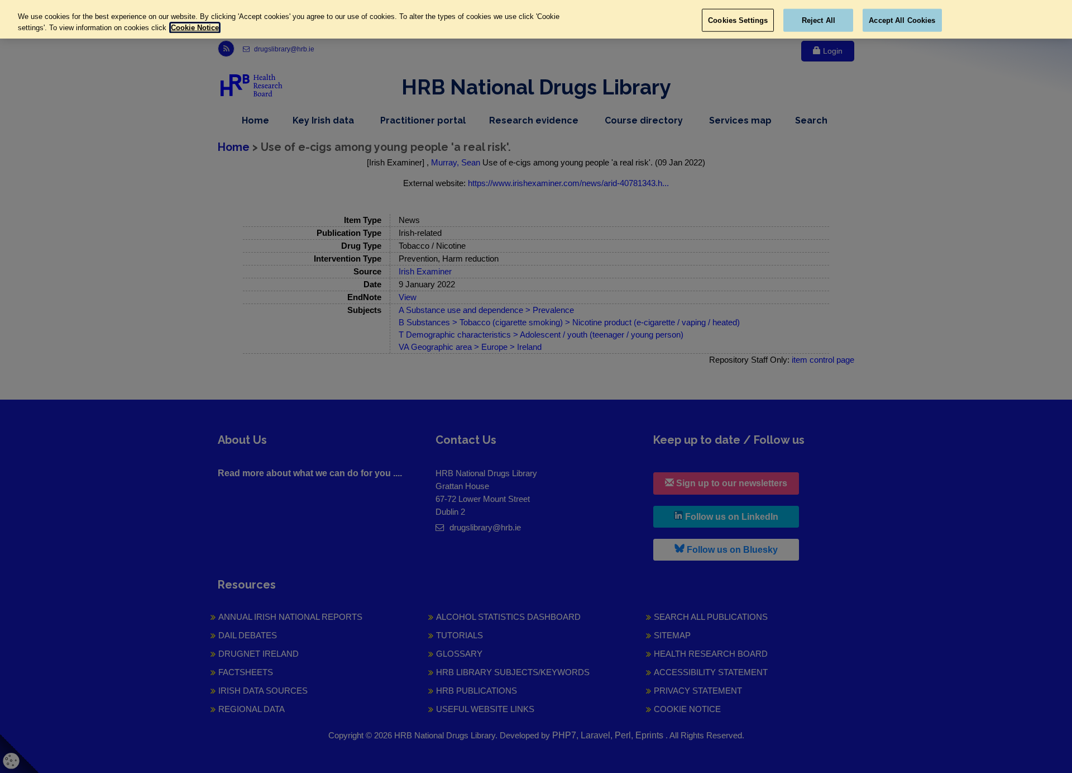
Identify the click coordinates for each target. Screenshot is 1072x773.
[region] (536, 19)
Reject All (818, 20)
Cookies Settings (738, 20)
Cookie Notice (195, 27)
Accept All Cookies (902, 20)
